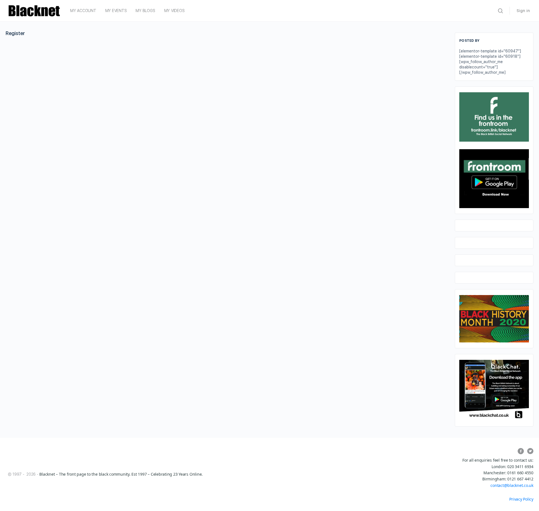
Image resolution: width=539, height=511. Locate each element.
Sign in (523, 10)
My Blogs (145, 10)
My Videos (174, 10)
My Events (116, 10)
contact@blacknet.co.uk (511, 485)
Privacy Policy (521, 499)
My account (83, 10)
